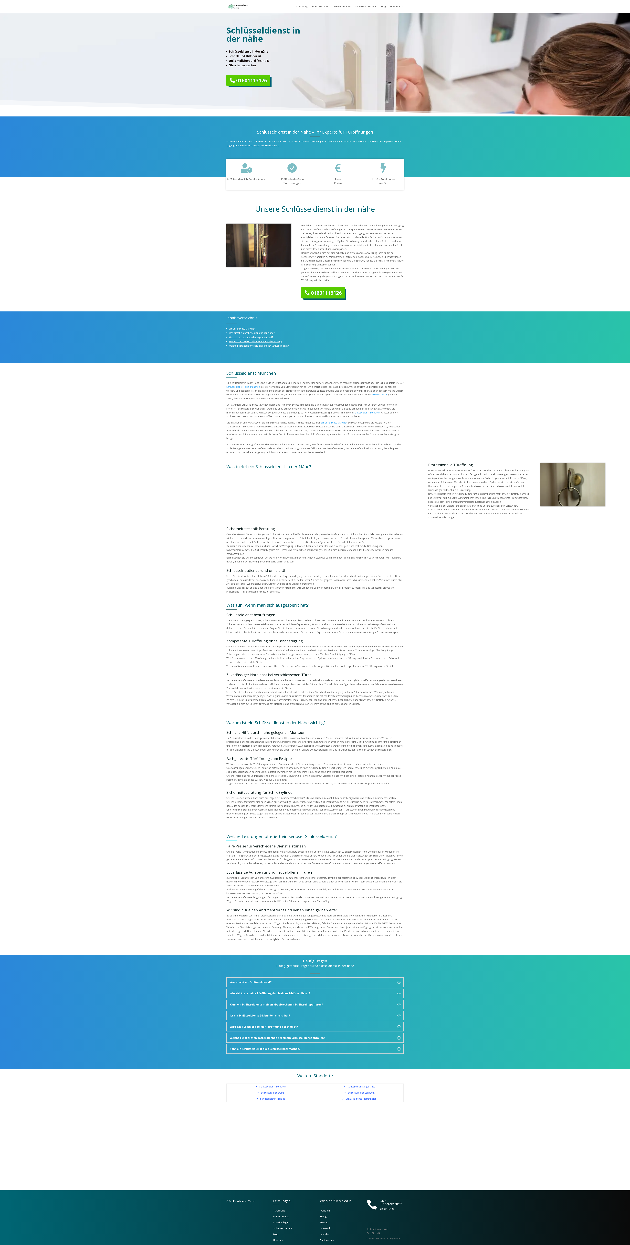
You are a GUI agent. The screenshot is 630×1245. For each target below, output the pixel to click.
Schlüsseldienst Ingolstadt (361, 1086)
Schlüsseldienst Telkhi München (243, 386)
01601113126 (251, 80)
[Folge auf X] (368, 1233)
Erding (323, 1216)
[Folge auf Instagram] (373, 1233)
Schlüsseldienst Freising (272, 1098)
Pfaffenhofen (327, 1240)
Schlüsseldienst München (366, 412)
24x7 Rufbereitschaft (391, 1202)
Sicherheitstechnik (366, 6)
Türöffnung (300, 6)
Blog (383, 6)
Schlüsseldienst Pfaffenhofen (361, 1098)
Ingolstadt (325, 1228)
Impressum (395, 1238)
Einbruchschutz (320, 6)
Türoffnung (279, 1210)
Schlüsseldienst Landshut (361, 1092)
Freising (324, 1222)
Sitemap (370, 1238)
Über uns (395, 6)
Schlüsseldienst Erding (272, 1092)
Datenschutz (382, 1238)
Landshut (325, 1234)
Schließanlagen (342, 6)
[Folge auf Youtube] (378, 1233)
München (325, 1210)
